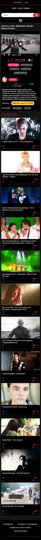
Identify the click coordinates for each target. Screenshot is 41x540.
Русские (28, 108)
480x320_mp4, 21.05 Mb (22, 103)
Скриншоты (14, 69)
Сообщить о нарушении (27, 524)
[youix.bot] (4, 79)
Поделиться (26, 69)
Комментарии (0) (20, 73)
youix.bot (13, 79)
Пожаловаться (26, 65)
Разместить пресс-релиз (20, 527)
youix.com (14, 536)
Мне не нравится (12, 60)
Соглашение (8, 524)
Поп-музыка (17, 108)
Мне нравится (9, 60)
